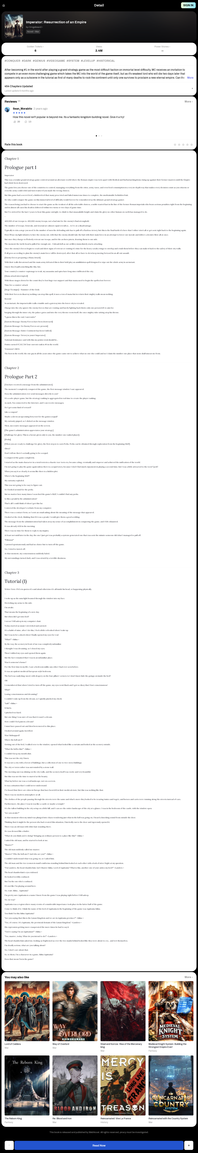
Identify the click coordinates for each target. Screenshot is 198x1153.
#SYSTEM (73, 60)
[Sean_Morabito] (7, 109)
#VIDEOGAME (56, 60)
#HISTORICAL (106, 60)
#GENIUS (39, 60)
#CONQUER (12, 60)
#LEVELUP (88, 60)
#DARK (26, 60)
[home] (3, 5)
